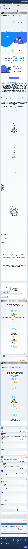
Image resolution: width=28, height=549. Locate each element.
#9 (1, 461)
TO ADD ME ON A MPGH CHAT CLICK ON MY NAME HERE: (14, 25)
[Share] (26, 8)
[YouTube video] (14, 514)
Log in (21, 540)
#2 (1, 353)
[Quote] (6, 514)
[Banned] (2, 479)
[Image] (11, 514)
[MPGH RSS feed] (8, 543)
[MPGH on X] (3, 543)
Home (1, 5)
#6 (1, 439)
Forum (3, 5)
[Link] (10, 514)
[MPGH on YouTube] (5, 543)
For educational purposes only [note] (16, 547)
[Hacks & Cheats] (8, 3)
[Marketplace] (12, 3)
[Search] (13, 1)
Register (21, 539)
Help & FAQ (18, 543)
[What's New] (5, 3)
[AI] (10, 3)
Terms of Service (17, 542)
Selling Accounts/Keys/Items (11, 5)
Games (13, 540)
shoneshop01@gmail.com (18, 287)
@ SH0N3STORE (16, 26)
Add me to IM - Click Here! (14, 286)
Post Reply (24, 520)
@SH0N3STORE (12, 82)
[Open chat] (4, 3)
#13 (3, 468)
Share (23, 360)
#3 (3, 360)
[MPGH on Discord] (1, 543)
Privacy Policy (18, 539)
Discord (25, 539)
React (26, 482)
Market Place (6, 5)
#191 (18, 375)
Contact (25, 540)
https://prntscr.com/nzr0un (4, 292)
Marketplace (14, 541)
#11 (1, 482)
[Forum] (2, 3)
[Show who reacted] (26, 298)
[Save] (26, 7)
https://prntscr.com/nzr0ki (6, 291)
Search (13, 542)
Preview (25, 514)
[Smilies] (15, 514)
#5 (1, 431)
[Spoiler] (13, 514)
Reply (20, 360)
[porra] (5, 1)
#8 (1, 454)
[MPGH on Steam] (6, 543)
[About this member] (26, 13)
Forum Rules (18, 540)
